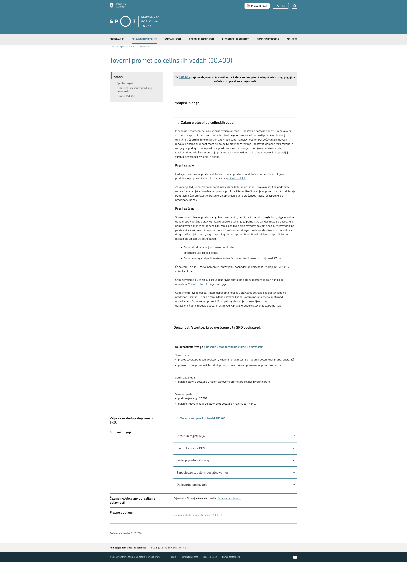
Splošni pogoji (125, 83)
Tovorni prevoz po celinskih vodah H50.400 (202, 418)
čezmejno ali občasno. (229, 498)
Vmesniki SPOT (173, 39)
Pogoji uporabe (210, 557)
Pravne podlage (126, 96)
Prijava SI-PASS (259, 6)
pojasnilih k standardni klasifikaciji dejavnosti (233, 347)
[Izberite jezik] (277, 6)
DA (180, 547)
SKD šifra (184, 77)
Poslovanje (117, 39)
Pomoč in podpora (268, 39)
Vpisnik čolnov (199, 284)
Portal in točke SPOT (201, 39)
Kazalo (173, 557)
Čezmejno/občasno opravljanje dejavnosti (134, 89)
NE (184, 547)
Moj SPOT (292, 39)
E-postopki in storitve (235, 39)
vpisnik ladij (236, 178)
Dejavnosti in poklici (144, 39)
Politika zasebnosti (189, 557)
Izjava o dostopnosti (231, 557)
